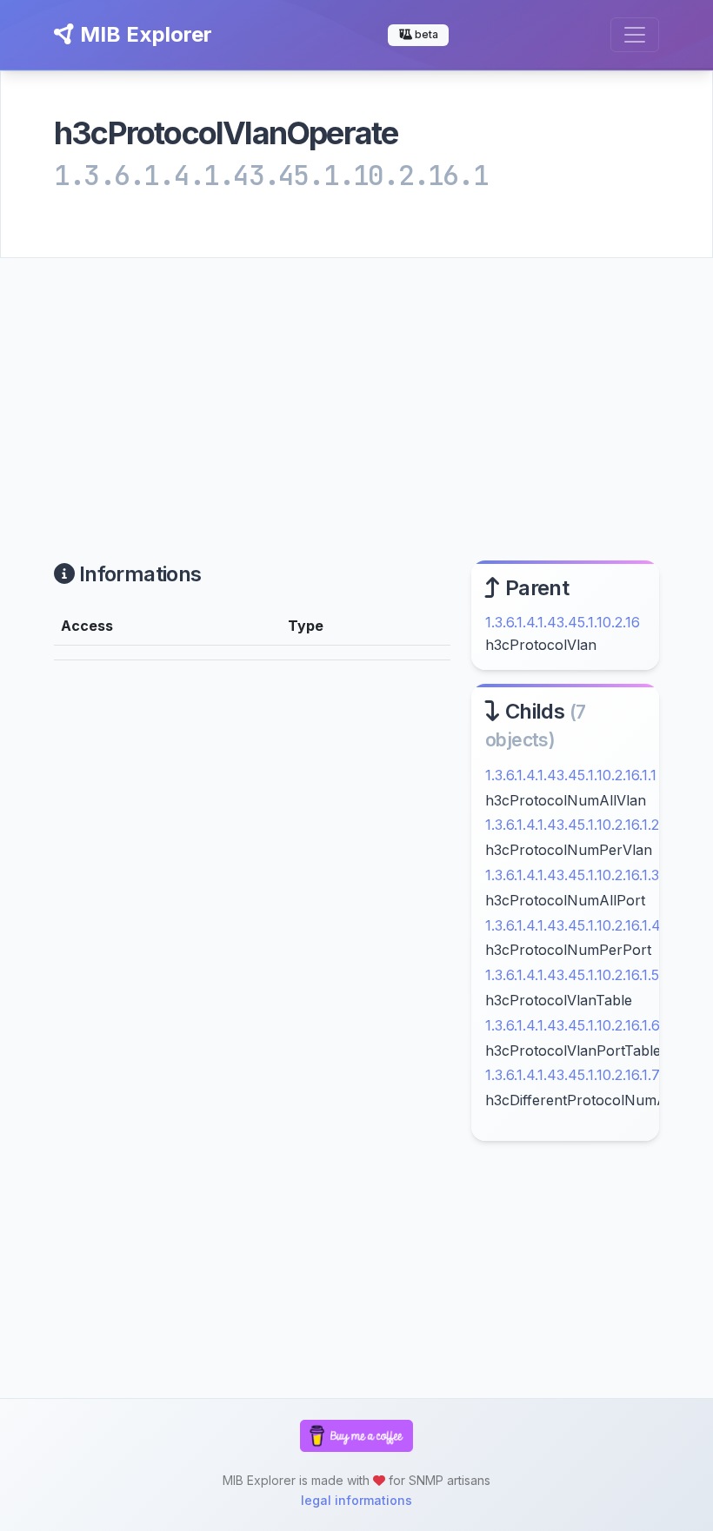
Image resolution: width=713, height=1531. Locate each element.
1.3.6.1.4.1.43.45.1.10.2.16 (562, 622)
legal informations (356, 1500)
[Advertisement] (356, 388)
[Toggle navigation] (634, 34)
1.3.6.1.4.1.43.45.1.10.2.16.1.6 (572, 1025)
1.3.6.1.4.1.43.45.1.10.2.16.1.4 (573, 925)
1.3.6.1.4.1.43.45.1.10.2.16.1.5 (572, 975)
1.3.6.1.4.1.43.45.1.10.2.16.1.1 (570, 775)
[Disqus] (252, 913)
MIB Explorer (143, 34)
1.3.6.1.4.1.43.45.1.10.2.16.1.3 (572, 875)
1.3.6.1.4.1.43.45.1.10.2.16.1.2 (572, 824)
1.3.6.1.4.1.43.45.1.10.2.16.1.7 (572, 1075)
